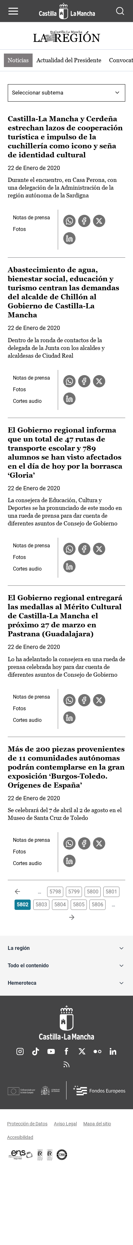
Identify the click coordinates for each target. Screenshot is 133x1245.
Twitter (82, 1051)
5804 (60, 904)
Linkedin (113, 1051)
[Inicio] (66, 1022)
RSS (66, 1064)
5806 (97, 904)
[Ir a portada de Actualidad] (66, 37)
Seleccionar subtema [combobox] (37, 92)
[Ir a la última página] (66, 917)
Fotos (19, 229)
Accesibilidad (20, 1137)
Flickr (97, 1051)
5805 (79, 904)
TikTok (35, 1051)
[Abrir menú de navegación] (13, 11)
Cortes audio (27, 401)
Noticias (18, 60)
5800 (92, 892)
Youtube (51, 1051)
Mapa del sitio (97, 1123)
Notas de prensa (31, 217)
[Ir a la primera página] (23, 892)
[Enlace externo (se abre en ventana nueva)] (50, 1154)
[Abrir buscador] (120, 11)
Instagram (20, 1051)
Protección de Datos (27, 1123)
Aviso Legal (65, 1123)
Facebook (66, 1051)
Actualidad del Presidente (68, 60)
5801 (111, 892)
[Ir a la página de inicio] (67, 11)
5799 (74, 892)
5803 (41, 904)
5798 (55, 892)
